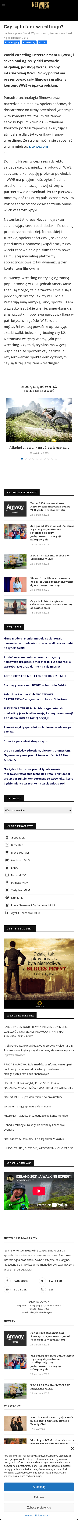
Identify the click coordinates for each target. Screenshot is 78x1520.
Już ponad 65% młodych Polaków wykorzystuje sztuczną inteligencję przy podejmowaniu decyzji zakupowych (52, 532)
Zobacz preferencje (39, 1507)
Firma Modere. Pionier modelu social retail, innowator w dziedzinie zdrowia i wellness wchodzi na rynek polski (38, 643)
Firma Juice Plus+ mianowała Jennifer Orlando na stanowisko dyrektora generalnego (51, 582)
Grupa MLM (18, 837)
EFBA (14, 867)
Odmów (39, 1497)
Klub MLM (16, 898)
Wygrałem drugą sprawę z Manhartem (27, 1106)
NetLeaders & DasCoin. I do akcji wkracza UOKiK (34, 1139)
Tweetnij (30, 42)
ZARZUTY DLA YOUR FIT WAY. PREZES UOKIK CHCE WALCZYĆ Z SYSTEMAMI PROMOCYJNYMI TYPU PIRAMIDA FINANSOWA (36, 1031)
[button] (72, 1448)
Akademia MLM (20, 860)
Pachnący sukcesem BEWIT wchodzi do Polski (35, 685)
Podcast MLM (19, 882)
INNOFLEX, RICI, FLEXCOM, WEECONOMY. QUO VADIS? (38, 1148)
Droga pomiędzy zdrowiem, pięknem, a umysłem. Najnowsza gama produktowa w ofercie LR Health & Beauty (38, 755)
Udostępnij (13, 42)
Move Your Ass (20, 852)
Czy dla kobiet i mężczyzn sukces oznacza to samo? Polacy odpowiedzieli (51, 604)
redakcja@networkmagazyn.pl (42, 1312)
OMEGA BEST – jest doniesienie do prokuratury (33, 1097)
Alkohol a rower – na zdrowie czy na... (39, 447)
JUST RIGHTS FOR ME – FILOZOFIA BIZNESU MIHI (35, 676)
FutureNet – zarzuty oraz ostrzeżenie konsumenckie (36, 1115)
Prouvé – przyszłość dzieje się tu (26, 741)
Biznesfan (16, 845)
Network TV (18, 875)
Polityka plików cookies (37, 1515)
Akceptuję (39, 1486)
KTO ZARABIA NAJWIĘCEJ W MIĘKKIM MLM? (50, 557)
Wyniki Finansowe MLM (25, 913)
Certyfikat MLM (20, 890)
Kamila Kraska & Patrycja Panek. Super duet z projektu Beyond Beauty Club (52, 1421)
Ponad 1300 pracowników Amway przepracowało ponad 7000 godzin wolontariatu (50, 506)
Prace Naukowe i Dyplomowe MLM (32, 905)
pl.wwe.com (38, 146)
